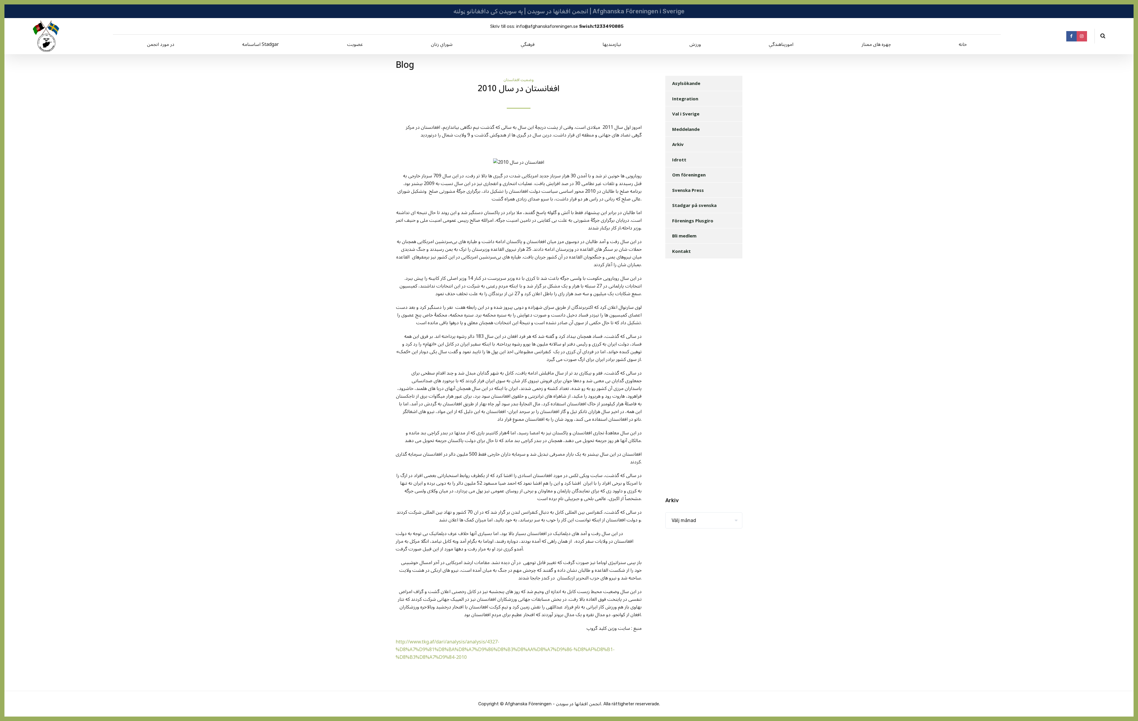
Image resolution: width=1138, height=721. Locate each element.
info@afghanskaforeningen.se (547, 26)
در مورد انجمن (160, 44)
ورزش (695, 44)
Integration (685, 99)
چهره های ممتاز (876, 44)
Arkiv (678, 144)
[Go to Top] (1126, 708)
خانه (963, 44)
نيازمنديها (611, 44)
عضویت (355, 44)
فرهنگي (528, 44)
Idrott (679, 160)
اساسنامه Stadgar (260, 44)
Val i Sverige (685, 114)
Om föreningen (689, 175)
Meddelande (686, 129)
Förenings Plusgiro (692, 221)
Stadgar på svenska (694, 205)
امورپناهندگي (781, 44)
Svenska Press (688, 190)
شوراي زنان (442, 44)
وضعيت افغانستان (519, 80)
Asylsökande (686, 83)
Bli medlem (684, 236)
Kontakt (681, 251)
